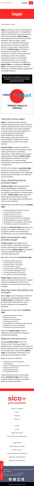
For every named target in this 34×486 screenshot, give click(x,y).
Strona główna (5, 24)
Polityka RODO (17, 442)
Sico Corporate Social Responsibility (17, 436)
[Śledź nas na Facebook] (10, 479)
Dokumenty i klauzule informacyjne (17, 453)
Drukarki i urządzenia (17, 408)
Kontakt (17, 425)
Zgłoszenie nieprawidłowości (17, 457)
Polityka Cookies (17, 450)
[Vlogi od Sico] (18, 479)
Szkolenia (17, 419)
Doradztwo (17, 415)
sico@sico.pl (28, 473)
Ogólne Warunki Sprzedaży (17, 446)
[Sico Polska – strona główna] (3, 2)
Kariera (17, 429)
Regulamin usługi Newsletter (17, 460)
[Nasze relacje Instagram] (14, 479)
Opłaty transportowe (17, 432)
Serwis (17, 412)
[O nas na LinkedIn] (23, 479)
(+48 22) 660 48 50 (11, 473)
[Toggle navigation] (31, 2)
